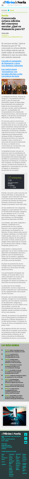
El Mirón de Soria (14, 2)
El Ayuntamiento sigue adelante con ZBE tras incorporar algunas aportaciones (14, 381)
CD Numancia (18, 457)
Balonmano (18, 463)
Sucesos (3, 459)
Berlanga (11, 457)
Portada (4, 10)
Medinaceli (11, 474)
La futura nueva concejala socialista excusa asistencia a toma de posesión (13, 361)
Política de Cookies (6, 445)
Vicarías (10, 466)
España (24, 454)
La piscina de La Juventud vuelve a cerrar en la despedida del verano (12, 356)
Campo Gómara (10, 469)
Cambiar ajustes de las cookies (9, 451)
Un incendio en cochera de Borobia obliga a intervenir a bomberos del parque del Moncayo (14, 397)
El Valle (10, 459)
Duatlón (17, 466)
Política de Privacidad (7, 447)
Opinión (4, 464)
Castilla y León (25, 464)
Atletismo (18, 462)
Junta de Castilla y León (24, 467)
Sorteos (25, 473)
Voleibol (17, 460)
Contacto (4, 448)
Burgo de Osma (11, 463)
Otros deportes (18, 469)
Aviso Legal (4, 443)
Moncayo (11, 471)
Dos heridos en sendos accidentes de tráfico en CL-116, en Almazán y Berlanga (13, 366)
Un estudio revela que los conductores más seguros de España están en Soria (13, 372)
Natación (18, 465)
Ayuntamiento (5, 457)
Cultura (24, 461)
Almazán (11, 472)
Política (24, 456)
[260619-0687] (14, 181)
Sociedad (24, 457)
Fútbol (17, 458)
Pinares (10, 456)
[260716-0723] (14, 416)
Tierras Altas (11, 461)
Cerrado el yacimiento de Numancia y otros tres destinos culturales (12, 63)
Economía (25, 459)
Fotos (3, 462)
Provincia (11, 454)
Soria (12, 10)
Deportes (18, 454)
